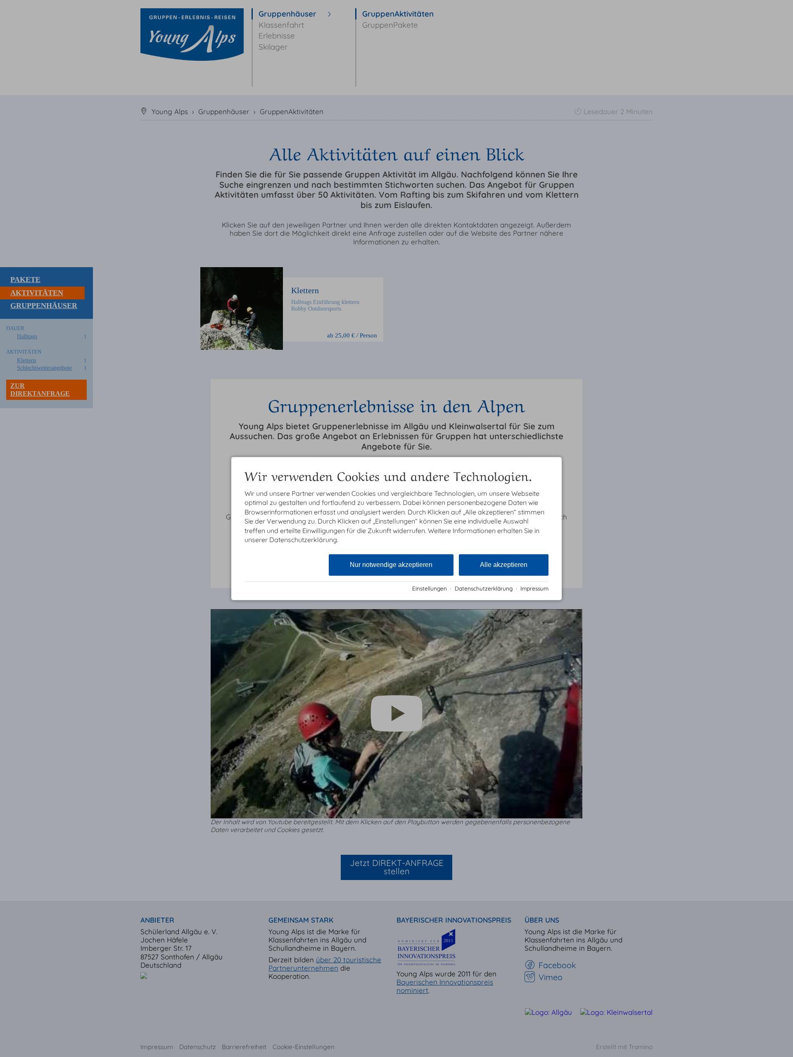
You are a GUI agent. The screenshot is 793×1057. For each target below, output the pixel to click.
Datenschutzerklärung (484, 588)
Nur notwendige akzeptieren (391, 565)
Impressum (534, 588)
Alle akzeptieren (503, 565)
